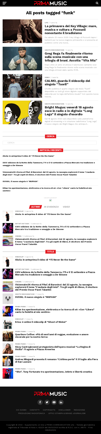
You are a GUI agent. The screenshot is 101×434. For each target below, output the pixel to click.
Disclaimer (64, 410)
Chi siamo (21, 410)
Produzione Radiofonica (31, 413)
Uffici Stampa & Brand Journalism (66, 413)
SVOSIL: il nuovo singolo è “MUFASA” (20, 181)
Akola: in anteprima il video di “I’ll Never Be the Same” (28, 156)
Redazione (79, 410)
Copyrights (49, 410)
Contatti (35, 410)
